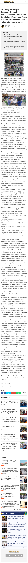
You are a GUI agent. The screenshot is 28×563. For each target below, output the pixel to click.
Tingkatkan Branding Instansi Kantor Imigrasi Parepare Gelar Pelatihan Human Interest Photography (14, 36)
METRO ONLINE (18, 560)
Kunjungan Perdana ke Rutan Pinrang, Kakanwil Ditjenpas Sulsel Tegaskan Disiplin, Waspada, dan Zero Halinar (16, 524)
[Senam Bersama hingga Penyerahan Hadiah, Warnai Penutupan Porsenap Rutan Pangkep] (23, 496)
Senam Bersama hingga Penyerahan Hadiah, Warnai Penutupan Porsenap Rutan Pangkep (8, 496)
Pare (5, 6)
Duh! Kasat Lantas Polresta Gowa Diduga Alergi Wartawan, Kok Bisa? (15, 517)
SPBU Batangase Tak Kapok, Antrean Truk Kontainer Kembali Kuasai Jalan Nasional (16, 531)
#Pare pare (9, 386)
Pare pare (9, 6)
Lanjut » (24, 547)
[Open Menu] (2, 2)
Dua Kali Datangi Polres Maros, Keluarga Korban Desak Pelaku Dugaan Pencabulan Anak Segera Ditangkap (9, 471)
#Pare (3, 386)
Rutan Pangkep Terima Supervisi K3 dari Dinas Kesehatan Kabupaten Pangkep (16, 543)
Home (2, 6)
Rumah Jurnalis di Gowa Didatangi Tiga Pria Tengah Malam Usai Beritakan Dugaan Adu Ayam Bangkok (10, 487)
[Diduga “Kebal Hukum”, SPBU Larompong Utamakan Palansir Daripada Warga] (23, 463)
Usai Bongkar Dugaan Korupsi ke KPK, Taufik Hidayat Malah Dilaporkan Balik (9, 478)
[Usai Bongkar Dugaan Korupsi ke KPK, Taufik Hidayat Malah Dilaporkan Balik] (23, 479)
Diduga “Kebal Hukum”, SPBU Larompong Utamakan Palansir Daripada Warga (9, 462)
